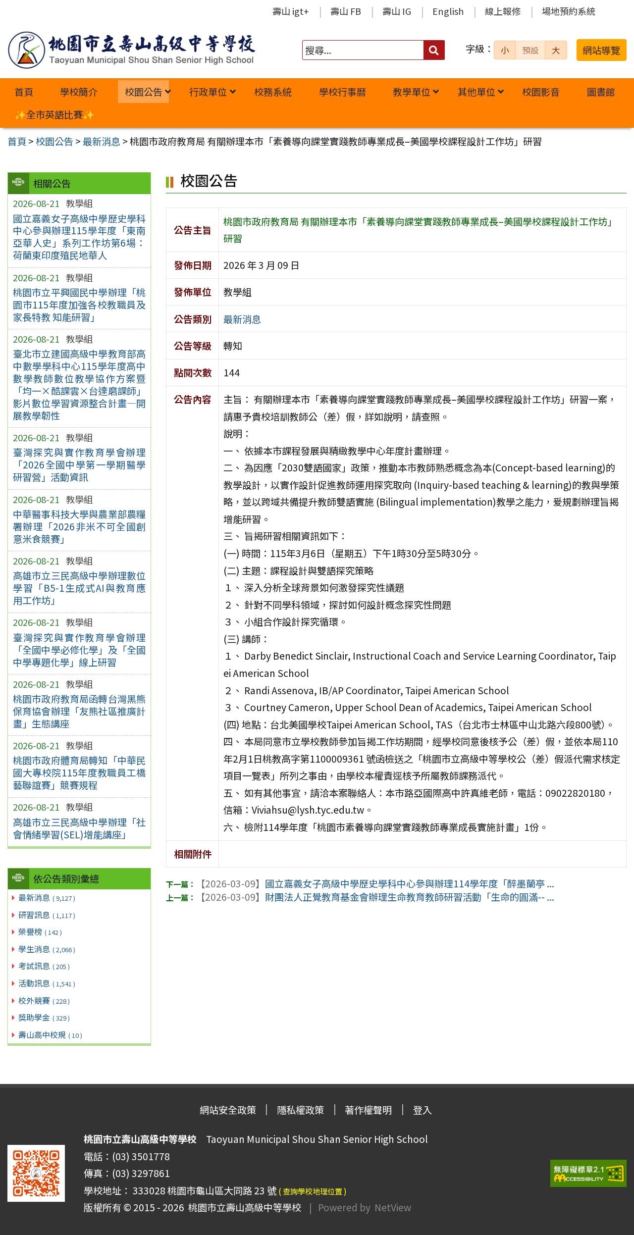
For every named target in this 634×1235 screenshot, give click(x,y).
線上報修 (503, 10)
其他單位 (476, 92)
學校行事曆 (342, 92)
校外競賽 (44, 1000)
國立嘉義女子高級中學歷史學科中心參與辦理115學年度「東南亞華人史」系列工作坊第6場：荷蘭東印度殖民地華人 (79, 236)
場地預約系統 (568, 10)
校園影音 (541, 92)
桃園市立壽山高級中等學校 (242, 1207)
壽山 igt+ (290, 10)
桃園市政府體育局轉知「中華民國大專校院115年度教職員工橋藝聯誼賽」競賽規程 (79, 772)
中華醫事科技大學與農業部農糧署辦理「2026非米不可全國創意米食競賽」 (79, 526)
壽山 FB (345, 10)
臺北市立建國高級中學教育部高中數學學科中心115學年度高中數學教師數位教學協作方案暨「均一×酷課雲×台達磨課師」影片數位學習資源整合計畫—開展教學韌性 (79, 384)
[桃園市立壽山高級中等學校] (131, 50)
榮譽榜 (40, 931)
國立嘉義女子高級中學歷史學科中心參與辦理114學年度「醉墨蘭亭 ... (375, 883)
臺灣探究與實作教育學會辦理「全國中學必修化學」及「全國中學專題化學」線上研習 (79, 649)
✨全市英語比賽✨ (54, 114)
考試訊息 (44, 966)
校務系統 (273, 92)
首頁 (23, 92)
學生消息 (46, 949)
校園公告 (143, 92)
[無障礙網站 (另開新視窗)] (588, 1173)
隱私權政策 (300, 1110)
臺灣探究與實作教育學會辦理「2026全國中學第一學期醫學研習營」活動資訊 (79, 464)
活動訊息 (46, 983)
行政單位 (208, 92)
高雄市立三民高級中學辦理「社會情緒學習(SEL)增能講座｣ (79, 828)
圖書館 (601, 92)
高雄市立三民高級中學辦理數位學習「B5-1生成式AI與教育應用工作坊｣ (79, 587)
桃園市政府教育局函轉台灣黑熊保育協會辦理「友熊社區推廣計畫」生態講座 (79, 711)
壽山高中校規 (50, 1034)
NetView (392, 1207)
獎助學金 (44, 1017)
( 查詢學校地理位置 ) (312, 1190)
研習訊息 (46, 915)
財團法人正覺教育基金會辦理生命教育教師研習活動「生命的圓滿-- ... (375, 897)
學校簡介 (79, 92)
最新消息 (46, 897)
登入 (422, 1110)
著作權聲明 (368, 1110)
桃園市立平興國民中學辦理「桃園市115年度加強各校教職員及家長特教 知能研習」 (79, 304)
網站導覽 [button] (601, 50)
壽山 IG (396, 10)
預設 (530, 50)
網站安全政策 (228, 1110)
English (448, 10)
